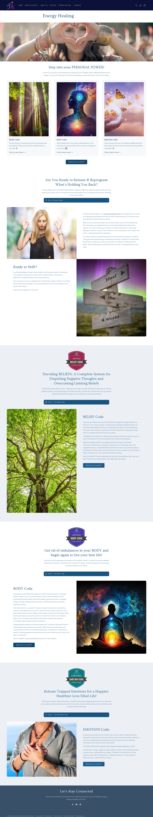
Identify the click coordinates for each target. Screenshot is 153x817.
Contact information (69, 816)
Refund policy (48, 816)
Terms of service (58, 816)
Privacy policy (39, 816)
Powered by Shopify (28, 816)
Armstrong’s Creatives (17, 816)
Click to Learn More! (16, 152)
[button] (31, 5)
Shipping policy (80, 816)
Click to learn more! (64, 152)
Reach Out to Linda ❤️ (76, 162)
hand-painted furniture (112, 214)
